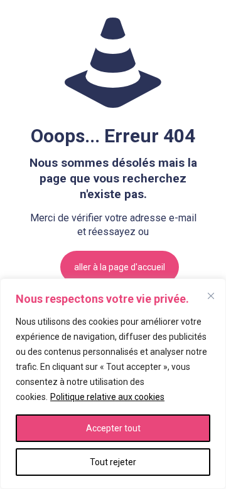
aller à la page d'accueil (119, 267)
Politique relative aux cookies (107, 397)
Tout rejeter (113, 462)
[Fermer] (211, 296)
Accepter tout (113, 428)
